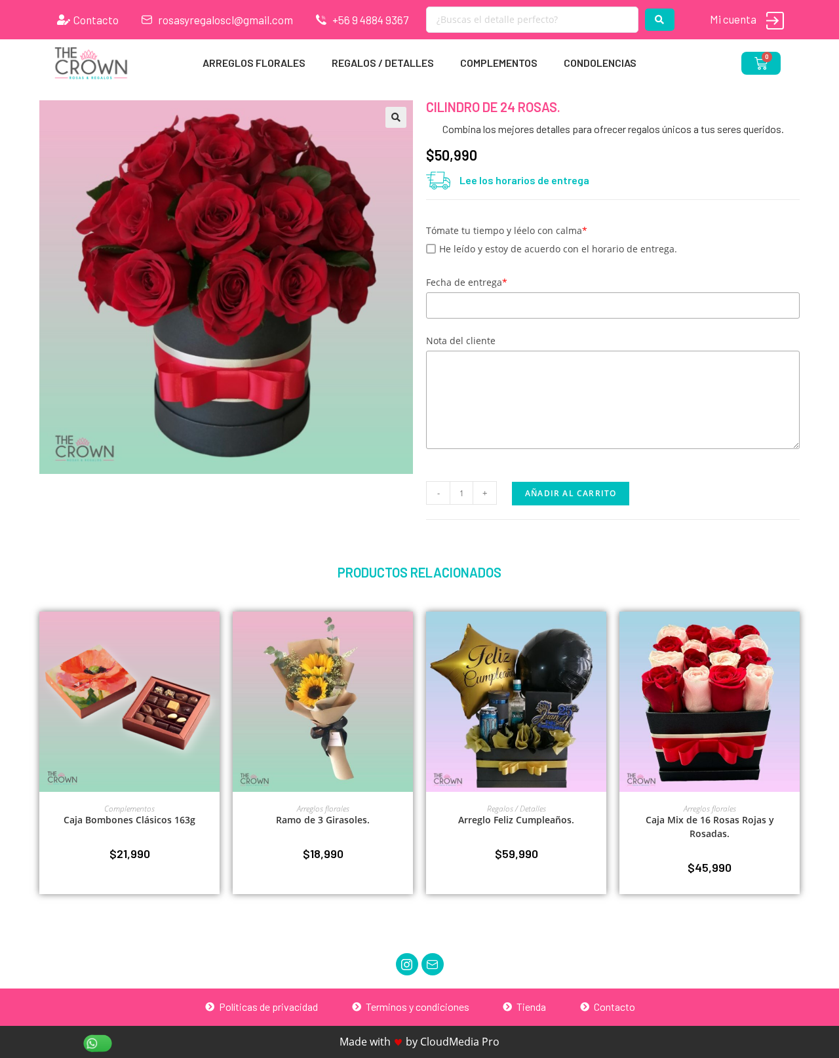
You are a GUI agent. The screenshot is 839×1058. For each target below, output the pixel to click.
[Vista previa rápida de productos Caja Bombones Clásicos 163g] (213, 634)
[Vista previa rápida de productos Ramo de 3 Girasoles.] (406, 634)
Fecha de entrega (466, 282)
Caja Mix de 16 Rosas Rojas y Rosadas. (710, 826)
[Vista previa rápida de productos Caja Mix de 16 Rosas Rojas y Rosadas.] (793, 634)
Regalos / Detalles (383, 62)
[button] (395, 117)
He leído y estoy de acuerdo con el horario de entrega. (558, 249)
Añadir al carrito (570, 493)
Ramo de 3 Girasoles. (323, 819)
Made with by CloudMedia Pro (419, 1041)
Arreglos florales (254, 62)
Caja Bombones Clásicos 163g (129, 819)
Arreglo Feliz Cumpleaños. (516, 819)
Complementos (498, 62)
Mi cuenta (733, 19)
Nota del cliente (461, 340)
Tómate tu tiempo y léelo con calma (506, 230)
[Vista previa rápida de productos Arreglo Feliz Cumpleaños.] (600, 634)
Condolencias (600, 62)
